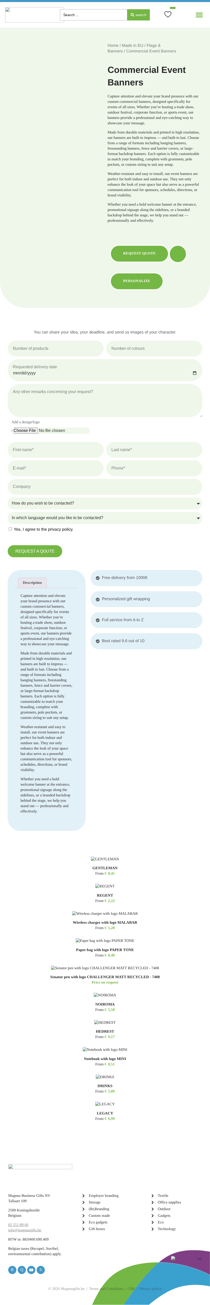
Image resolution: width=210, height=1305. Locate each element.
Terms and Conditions (106, 1289)
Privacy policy (151, 1289)
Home (113, 45)
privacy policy (60, 529)
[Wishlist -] (168, 15)
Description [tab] (32, 583)
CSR (131, 1289)
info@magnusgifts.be (24, 1230)
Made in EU (132, 45)
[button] (199, 15)
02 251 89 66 (18, 1225)
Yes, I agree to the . (44, 529)
